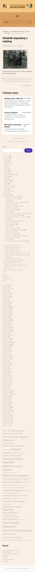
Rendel (5, 184)
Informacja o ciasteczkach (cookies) (13, 269)
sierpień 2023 (6, 304)
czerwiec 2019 (6, 335)
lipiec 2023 (5, 305)
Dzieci (6, 219)
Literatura (5, 275)
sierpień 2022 (6, 315)
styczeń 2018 (6, 355)
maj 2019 (5, 337)
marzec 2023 (6, 309)
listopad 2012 (6, 409)
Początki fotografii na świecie (12, 247)
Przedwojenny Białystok (11, 496)
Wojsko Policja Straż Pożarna (13, 215)
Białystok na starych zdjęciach (13, 468)
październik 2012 (7, 411)
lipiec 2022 (5, 317)
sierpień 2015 (6, 372)
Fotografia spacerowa (26, 81)
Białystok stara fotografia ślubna (9, 472)
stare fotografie (22, 519)
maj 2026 (5, 291)
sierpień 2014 (6, 383)
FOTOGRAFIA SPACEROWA (17, 31)
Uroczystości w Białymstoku (13, 206)
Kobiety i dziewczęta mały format (14, 230)
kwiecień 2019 (6, 339)
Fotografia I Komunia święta (13, 221)
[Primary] (17, 16)
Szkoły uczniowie (10, 204)
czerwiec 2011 (6, 422)
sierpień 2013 (6, 398)
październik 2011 (7, 418)
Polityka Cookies (7, 279)
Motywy (5, 556)
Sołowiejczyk (7, 187)
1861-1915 (5, 156)
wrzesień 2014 (6, 381)
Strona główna (6, 31)
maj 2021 (5, 322)
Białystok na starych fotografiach (13, 460)
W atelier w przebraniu (11, 237)
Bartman (6, 158)
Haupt (5, 167)
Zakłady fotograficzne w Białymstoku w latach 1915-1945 (16, 267)
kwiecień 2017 (6, 363)
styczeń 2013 (6, 407)
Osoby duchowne (10, 232)
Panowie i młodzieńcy (11, 234)
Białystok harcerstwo (22, 453)
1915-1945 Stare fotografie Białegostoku (15, 438)
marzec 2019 (6, 340)
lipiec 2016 (5, 366)
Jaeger (5, 169)
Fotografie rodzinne (10, 224)
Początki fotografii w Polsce (11, 251)
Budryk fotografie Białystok (13, 485)
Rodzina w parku (18, 138)
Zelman (6, 193)
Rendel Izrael (8, 501)
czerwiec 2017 (6, 359)
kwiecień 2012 (6, 414)
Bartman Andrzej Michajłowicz (14, 446)
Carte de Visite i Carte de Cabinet (12, 258)
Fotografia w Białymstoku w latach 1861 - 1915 (17, 253)
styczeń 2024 (6, 302)
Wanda (6, 189)
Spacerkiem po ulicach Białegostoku (15, 202)
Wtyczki (5, 561)
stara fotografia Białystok (10, 513)
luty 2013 (5, 405)
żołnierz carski (27, 540)
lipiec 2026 (5, 287)
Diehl (5, 165)
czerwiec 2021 (6, 320)
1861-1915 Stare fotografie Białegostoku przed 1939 (15, 79)
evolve (7, 568)
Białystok (18, 81)
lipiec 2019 (5, 333)
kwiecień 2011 (6, 424)
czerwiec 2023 (6, 307)
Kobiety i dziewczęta (10, 228)
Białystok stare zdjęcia (12, 482)
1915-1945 (6, 33)
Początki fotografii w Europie (12, 249)
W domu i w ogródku (11, 210)
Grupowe (7, 226)
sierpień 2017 (6, 357)
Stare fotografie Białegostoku (11, 524)
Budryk (6, 162)
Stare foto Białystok (10, 519)
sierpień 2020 (6, 329)
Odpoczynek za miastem (12, 198)
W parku (27, 31)
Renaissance (7, 182)
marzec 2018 (6, 352)
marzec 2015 (6, 377)
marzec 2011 (6, 425)
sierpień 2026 (6, 285)
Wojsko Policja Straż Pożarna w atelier (15, 241)
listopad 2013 (6, 392)
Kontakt (5, 271)
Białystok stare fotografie (15, 475)
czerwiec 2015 (6, 376)
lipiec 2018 (5, 348)
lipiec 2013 (5, 400)
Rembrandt (7, 180)
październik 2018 (7, 342)
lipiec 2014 (5, 385)
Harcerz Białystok (27, 490)
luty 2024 (5, 300)
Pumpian (6, 176)
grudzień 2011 (6, 416)
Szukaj (4, 146)
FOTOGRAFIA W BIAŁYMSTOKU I (11, 245)
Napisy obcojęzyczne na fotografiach (14, 260)
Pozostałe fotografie (9, 174)
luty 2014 (5, 388)
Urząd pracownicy (10, 208)
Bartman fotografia (6, 449)
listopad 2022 (6, 311)
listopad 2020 (6, 326)
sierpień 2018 (6, 346)
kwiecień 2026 (6, 293)
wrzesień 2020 (6, 328)
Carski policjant (23, 485)
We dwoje (8, 239)
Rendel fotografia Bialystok (16, 498)
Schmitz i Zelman (8, 186)
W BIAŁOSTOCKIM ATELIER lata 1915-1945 (15, 217)
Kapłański (6, 171)
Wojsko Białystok (19, 540)
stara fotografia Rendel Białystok (9, 515)
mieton (20, 45)
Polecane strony (7, 277)
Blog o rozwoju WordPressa (10, 550)
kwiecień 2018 (6, 350)
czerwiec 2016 (6, 368)
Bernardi (6, 160)
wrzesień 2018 (6, 344)
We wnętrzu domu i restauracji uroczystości (17, 213)
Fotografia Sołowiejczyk (18, 487)
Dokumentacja (6, 552)
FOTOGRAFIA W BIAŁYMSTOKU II (12, 262)
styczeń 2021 (6, 324)
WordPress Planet (7, 559)
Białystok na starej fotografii (12, 455)
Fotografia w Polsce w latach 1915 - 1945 (15, 264)
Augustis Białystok (8, 443)
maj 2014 (5, 387)
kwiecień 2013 (6, 403)
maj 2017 (5, 361)
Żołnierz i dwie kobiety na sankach (16, 141)
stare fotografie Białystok (12, 537)
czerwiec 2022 (6, 318)
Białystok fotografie (10, 453)
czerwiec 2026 (6, 289)
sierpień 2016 (6, 364)
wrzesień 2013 (6, 396)
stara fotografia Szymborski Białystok (11, 516)
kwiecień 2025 (6, 296)
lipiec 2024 (5, 298)
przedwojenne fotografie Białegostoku (11, 493)
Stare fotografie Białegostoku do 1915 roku (17, 532)
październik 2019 (7, 331)
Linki (4, 273)
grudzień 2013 (6, 390)
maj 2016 (5, 370)
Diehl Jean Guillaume (7, 487)
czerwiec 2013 (6, 401)
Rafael (5, 178)
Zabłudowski (7, 191)
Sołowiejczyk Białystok (7, 504)
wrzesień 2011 (6, 420)
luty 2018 (5, 353)
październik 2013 (7, 394)
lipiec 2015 (5, 374)
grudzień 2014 (6, 379)
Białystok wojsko (25, 482)
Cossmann (7, 163)
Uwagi (4, 557)
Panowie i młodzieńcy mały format (14, 235)
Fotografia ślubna (10, 222)
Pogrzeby (7, 200)
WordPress (27, 568)
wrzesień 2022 (6, 313)
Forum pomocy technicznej (10, 554)
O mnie (4, 281)
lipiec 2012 (5, 412)
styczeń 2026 (6, 294)
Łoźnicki (6, 173)
